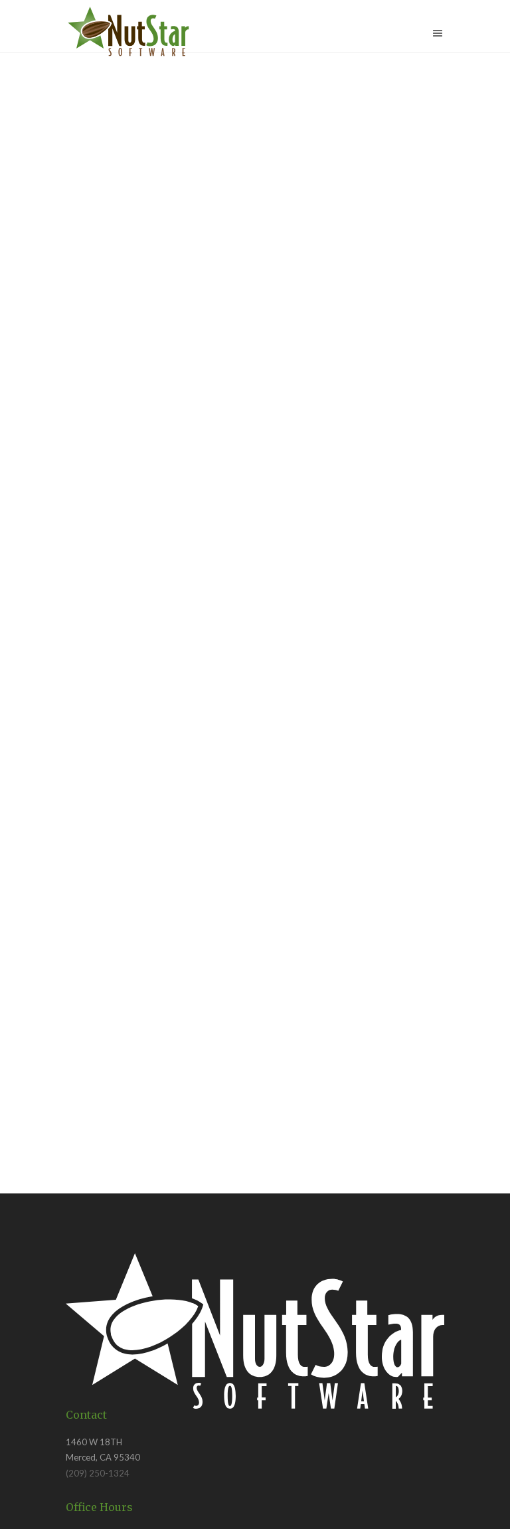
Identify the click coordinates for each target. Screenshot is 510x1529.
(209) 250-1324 (97, 1473)
